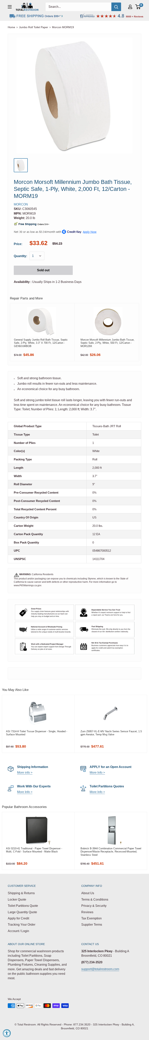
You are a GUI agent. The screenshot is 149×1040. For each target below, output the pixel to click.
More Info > (97, 772)
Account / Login (18, 931)
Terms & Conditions (94, 899)
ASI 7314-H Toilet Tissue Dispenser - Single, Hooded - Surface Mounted (36, 733)
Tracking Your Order (21, 924)
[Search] (116, 7)
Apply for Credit (18, 918)
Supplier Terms (91, 924)
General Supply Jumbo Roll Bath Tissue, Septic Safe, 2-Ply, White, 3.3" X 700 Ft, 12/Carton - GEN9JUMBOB (41, 343)
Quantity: (20, 256)
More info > (24, 772)
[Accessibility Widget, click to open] (7, 1033)
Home (11, 27)
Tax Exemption (91, 918)
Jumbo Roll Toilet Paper (33, 27)
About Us (87, 893)
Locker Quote (17, 899)
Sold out (43, 270)
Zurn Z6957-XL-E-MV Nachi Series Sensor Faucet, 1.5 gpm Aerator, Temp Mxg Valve (111, 733)
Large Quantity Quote (22, 912)
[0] (138, 6)
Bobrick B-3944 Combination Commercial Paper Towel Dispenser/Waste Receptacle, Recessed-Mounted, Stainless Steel (111, 851)
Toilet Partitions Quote (23, 905)
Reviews (87, 912)
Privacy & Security (94, 905)
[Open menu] (10, 6)
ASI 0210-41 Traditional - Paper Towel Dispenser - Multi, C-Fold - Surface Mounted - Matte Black (34, 850)
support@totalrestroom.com (100, 969)
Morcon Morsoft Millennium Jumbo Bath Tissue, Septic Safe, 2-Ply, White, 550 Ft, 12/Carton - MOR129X (107, 343)
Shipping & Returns (21, 893)
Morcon (21, 204)
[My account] (130, 7)
